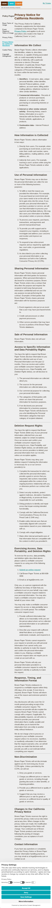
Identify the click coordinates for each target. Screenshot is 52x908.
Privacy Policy (7, 37)
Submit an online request (30, 570)
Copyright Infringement (6, 55)
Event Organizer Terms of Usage (8, 31)
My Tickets (47, 3)
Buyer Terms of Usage (7, 24)
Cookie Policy (7, 50)
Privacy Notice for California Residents (7, 43)
